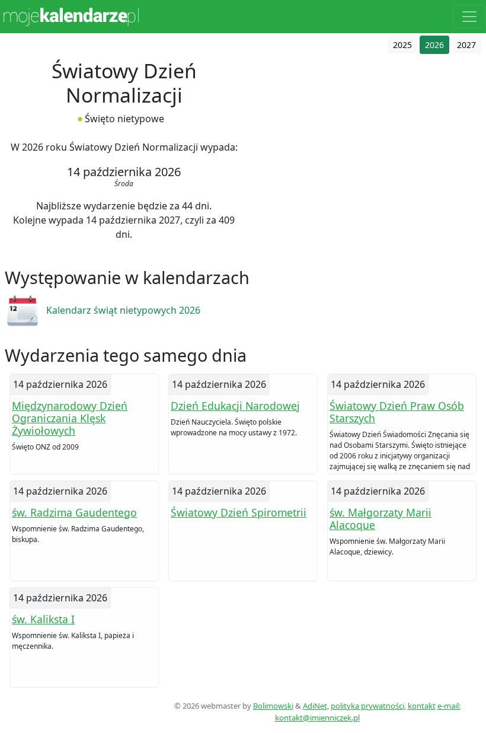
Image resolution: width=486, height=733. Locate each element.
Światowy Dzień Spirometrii (238, 512)
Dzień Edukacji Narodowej (235, 406)
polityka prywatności (367, 705)
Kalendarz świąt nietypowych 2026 (123, 310)
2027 (466, 44)
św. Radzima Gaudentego (74, 512)
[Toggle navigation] (469, 16)
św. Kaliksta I (43, 619)
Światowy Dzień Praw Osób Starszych (397, 412)
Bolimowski (273, 705)
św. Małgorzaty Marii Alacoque (380, 518)
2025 (402, 44)
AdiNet (315, 705)
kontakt (422, 705)
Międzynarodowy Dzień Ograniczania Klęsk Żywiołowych (69, 418)
